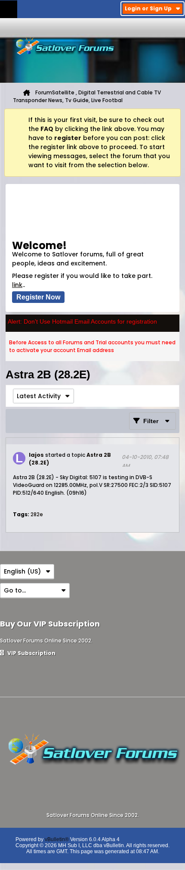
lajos (36, 455)
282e (37, 514)
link (17, 285)
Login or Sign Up (148, 8)
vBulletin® (57, 839)
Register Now (38, 297)
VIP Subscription (31, 653)
